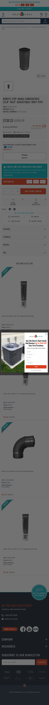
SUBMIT (36, 367)
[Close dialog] (46, 334)
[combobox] (36, 360)
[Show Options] (45, 360)
